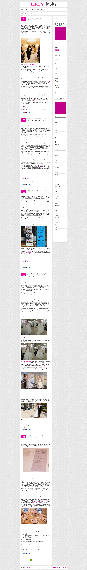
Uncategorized (57, 87)
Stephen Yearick (24, 390)
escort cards (33, 441)
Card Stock (31, 475)
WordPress (64, 567)
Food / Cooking (57, 66)
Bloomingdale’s (41, 167)
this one (29, 252)
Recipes (56, 68)
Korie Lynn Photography (30, 64)
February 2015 (57, 181)
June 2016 (56, 158)
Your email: (56, 44)
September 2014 (57, 186)
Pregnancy (56, 78)
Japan (56, 84)
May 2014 (56, 193)
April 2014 (56, 194)
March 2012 (56, 232)
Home (22, 9)
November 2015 (57, 169)
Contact (43, 9)
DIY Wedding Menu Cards (37, 435)
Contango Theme (55, 567)
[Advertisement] (62, 33)
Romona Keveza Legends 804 (26, 361)
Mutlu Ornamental (41, 501)
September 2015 (57, 172)
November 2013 (57, 203)
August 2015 (56, 174)
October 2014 (57, 184)
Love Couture (44, 365)
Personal (56, 75)
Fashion (56, 65)
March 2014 (56, 196)
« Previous (23, 559)
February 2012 (57, 234)
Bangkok (56, 63)
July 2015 (56, 176)
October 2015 (57, 170)
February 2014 (57, 198)
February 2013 (57, 213)
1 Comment (33, 194)
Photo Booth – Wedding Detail (37, 191)
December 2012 (57, 217)
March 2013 (56, 212)
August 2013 (56, 208)
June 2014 (56, 191)
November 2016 (57, 155)
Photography (57, 76)
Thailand (56, 85)
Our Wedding (32, 9)
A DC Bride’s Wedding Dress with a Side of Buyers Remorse (38, 275)
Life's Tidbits (29, 567)
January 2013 (57, 215)
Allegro (33, 502)
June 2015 (56, 177)
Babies (56, 61)
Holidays (56, 127)
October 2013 (57, 205)
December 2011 (57, 237)
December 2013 (57, 201)
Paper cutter (23, 475)
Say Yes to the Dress (31, 292)
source (24, 79)
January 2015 (57, 182)
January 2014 (57, 200)
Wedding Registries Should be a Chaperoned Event (38, 119)
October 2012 (57, 220)
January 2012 (57, 236)
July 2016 (56, 157)
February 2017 (57, 153)
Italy (55, 82)
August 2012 (56, 224)
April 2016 (56, 162)
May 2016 (56, 160)
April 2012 (56, 231)
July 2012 (56, 225)
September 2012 (57, 222)
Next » (38, 559)
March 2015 (56, 179)
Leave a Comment (34, 21)
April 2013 (56, 210)
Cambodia (56, 81)
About (26, 9)
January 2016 (57, 167)
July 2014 (56, 189)
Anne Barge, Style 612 (25, 337)
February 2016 (57, 165)
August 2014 (56, 188)
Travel (38, 9)
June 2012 (56, 227)
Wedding (56, 146)
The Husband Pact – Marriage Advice (35, 18)
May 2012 (56, 229)
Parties (56, 73)
